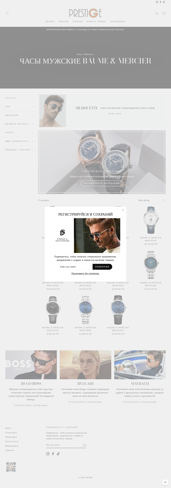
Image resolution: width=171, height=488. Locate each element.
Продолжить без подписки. (85, 273)
